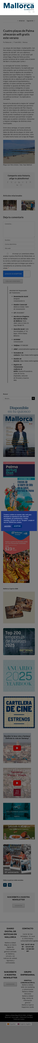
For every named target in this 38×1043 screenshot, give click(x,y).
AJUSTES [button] (7, 526)
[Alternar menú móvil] (34, 12)
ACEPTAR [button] (17, 526)
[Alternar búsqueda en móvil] (29, 12)
